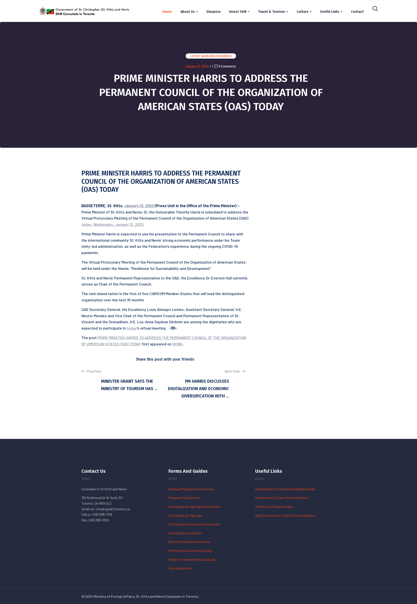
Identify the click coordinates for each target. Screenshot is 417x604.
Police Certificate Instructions (190, 550)
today (86, 224)
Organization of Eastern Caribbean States (285, 489)
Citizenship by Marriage (185, 515)
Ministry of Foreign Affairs (274, 506)
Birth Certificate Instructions (189, 542)
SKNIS (177, 343)
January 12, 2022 (196, 66)
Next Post (233, 371)
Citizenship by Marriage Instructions (194, 506)
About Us (187, 12)
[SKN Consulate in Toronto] (84, 10)
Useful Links (329, 12)
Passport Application (184, 498)
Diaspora (213, 12)
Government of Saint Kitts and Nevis (281, 498)
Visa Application (180, 568)
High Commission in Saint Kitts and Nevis (285, 515)
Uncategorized (221, 56)
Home (167, 12)
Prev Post (93, 371)
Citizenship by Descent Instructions (194, 524)
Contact (357, 12)
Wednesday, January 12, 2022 (118, 224)
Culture (302, 12)
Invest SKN (237, 12)
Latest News (199, 56)
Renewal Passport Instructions (190, 489)
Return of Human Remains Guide (191, 559)
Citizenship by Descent (185, 533)
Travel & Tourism (271, 12)
